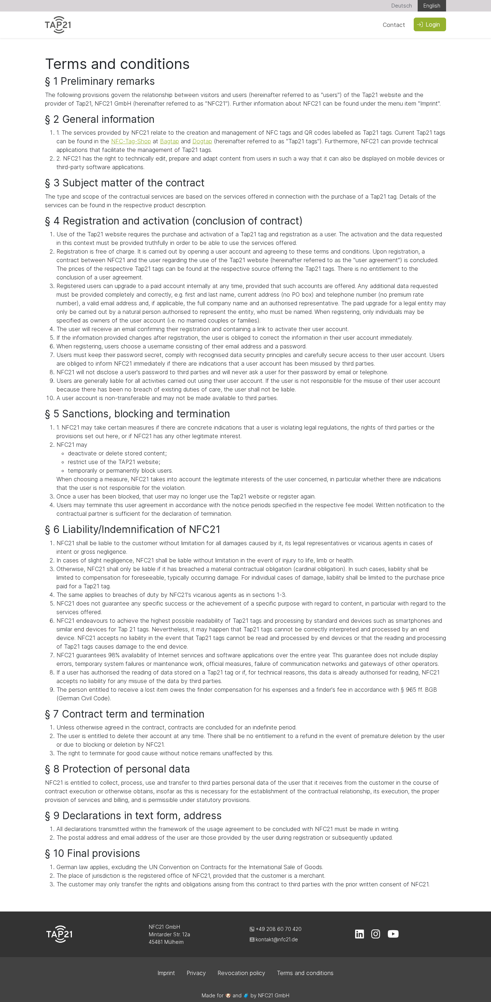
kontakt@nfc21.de (276, 939)
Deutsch (401, 6)
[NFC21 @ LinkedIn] (359, 936)
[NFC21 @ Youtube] (393, 936)
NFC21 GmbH (273, 995)
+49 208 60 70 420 (278, 929)
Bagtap (169, 141)
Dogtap (202, 141)
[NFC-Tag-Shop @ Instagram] (375, 936)
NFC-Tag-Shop (131, 141)
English (431, 6)
